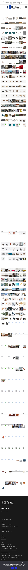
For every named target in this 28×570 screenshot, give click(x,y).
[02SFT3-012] (6, 38)
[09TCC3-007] (14, 270)
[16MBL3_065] (3, 483)
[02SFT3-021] (14, 42)
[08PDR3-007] (17, 125)
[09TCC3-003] (24, 259)
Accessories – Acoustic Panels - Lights (10, 557)
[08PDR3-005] (10, 125)
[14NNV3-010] (14, 314)
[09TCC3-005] (6, 270)
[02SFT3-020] (10, 42)
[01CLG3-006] (21, 18)
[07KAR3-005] (10, 115)
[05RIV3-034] (21, 96)
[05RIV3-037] (6, 101)
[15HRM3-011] (10, 350)
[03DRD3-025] (14, 67)
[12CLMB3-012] (14, 294)
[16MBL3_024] (10, 418)
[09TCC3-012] (6, 275)
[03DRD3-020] (21, 62)
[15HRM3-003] (3, 335)
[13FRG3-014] (3, 309)
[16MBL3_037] (3, 437)
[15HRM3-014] (17, 346)
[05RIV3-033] (17, 96)
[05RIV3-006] (21, 76)
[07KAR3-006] (14, 115)
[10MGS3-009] (21, 280)
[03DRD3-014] (24, 57)
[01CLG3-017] (10, 28)
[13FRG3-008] (6, 304)
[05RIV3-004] (14, 76)
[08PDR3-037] (24, 254)
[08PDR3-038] (3, 259)
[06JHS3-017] (17, 110)
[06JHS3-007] (6, 105)
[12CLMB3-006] (17, 289)
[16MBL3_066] (6, 483)
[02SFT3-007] (14, 33)
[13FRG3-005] (21, 299)
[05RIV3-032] (14, 96)
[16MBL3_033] (14, 426)
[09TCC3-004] (3, 270)
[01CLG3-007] (24, 18)
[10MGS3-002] (21, 275)
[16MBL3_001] (24, 369)
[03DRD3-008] (3, 57)
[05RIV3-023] (6, 91)
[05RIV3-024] (10, 91)
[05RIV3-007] (24, 76)
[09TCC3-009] (21, 270)
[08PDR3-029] (21, 249)
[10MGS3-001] (17, 275)
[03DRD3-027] (21, 67)
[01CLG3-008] (3, 23)
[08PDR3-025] (6, 249)
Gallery (3, 559)
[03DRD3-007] (24, 52)
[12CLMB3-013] (17, 294)
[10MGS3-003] (24, 275)
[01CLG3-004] (14, 18)
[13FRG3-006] (24, 299)
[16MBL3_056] (21, 460)
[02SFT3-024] (24, 42)
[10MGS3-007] (14, 280)
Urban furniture (4, 552)
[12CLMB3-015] (24, 294)
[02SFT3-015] (17, 38)
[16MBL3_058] (3, 472)
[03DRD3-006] (21, 52)
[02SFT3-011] (3, 38)
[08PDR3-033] (10, 254)
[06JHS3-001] (10, 101)
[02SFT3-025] (3, 47)
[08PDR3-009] (24, 125)
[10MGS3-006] (10, 280)
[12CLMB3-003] (6, 289)
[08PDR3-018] (6, 244)
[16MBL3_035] (21, 426)
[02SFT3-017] (24, 38)
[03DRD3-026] (17, 67)
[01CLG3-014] (24, 23)
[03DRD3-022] (3, 67)
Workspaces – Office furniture (8, 546)
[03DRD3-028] (24, 67)
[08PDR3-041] (14, 259)
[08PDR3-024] (3, 249)
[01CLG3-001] (3, 18)
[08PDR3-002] (24, 120)
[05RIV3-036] (3, 101)
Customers (4, 540)
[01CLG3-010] (10, 23)
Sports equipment (5, 553)
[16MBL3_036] (24, 426)
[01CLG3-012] (17, 23)
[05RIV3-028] (24, 91)
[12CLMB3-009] (3, 294)
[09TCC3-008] (17, 270)
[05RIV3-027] (21, 91)
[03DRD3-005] (17, 52)
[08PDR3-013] (14, 233)
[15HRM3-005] (10, 335)
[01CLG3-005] (17, 18)
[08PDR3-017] (3, 244)
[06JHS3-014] (6, 110)
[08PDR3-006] (14, 125)
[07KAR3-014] (17, 120)
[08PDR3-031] (3, 254)
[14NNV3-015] (6, 318)
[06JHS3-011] (21, 105)
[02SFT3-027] (10, 47)
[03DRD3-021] (24, 62)
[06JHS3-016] (14, 110)
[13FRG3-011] (17, 304)
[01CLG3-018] (14, 28)
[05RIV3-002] (6, 76)
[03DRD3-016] (6, 62)
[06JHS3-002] (14, 101)
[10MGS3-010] (24, 280)
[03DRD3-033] (17, 72)
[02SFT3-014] (14, 38)
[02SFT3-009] (21, 33)
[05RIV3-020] (21, 86)
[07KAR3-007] (17, 115)
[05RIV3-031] (10, 96)
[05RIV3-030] (6, 96)
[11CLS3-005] (21, 284)
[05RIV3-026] (17, 91)
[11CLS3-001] (6, 284)
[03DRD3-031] (10, 72)
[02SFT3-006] (10, 33)
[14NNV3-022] (6, 323)
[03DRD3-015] (3, 62)
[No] (26, 565)
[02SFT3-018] (3, 42)
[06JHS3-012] (24, 105)
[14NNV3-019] (21, 318)
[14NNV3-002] (10, 309)
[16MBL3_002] (3, 380)
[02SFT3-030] (21, 47)
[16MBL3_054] (17, 464)
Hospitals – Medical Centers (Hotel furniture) (11, 555)
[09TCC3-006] (10, 270)
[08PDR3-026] (10, 249)
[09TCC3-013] (10, 275)
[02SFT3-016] (21, 38)
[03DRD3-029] (3, 72)
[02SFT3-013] (10, 38)
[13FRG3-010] (14, 304)
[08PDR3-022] (21, 244)
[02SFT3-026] (6, 47)
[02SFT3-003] (24, 28)
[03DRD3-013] (21, 57)
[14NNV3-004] (17, 309)
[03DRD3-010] (10, 57)
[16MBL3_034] (17, 426)
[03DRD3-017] (10, 62)
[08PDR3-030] (24, 249)
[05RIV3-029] (3, 96)
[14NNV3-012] (21, 314)
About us (3, 537)
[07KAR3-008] (21, 115)
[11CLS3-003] (14, 284)
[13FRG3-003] (14, 299)
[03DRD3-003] (10, 52)
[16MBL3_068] (14, 483)
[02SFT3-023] (21, 42)
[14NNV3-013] (24, 314)
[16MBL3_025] (10, 415)
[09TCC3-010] (24, 270)
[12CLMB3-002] (3, 289)
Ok (12, 567)
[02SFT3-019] (6, 42)
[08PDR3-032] (6, 254)
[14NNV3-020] (24, 318)
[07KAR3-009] (24, 115)
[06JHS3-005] (24, 101)
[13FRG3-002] (10, 299)
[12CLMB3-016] (3, 299)
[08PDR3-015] (21, 233)
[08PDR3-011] (10, 236)
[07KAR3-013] (14, 120)
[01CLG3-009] (6, 23)
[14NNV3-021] (3, 323)
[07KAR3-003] (3, 115)
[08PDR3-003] (3, 125)
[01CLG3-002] (6, 18)
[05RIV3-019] (17, 86)
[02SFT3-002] (21, 28)
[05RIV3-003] (10, 76)
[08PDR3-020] (14, 244)
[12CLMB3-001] (24, 284)
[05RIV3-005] (17, 76)
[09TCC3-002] (21, 259)
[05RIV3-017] (10, 86)
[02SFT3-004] (3, 33)
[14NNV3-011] (17, 314)
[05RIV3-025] (14, 91)
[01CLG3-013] (21, 23)
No (16, 567)
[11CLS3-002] (10, 284)
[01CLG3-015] (3, 28)
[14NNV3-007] (3, 314)
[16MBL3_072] (3, 488)
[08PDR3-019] (10, 244)
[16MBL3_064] (24, 472)
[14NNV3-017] (14, 318)
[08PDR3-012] (10, 233)
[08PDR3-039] (10, 262)
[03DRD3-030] (6, 72)
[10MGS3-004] (3, 280)
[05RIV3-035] (24, 96)
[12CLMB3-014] (21, 294)
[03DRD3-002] (6, 52)
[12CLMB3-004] (10, 289)
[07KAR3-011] (6, 120)
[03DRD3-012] (17, 57)
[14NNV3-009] (10, 314)
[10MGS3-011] (3, 284)
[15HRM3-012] (10, 346)
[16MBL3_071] (24, 483)
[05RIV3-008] (3, 81)
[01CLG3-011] (14, 23)
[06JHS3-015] (10, 110)
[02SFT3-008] (17, 33)
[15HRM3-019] (13, 361)
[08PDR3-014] (21, 236)
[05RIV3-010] (10, 81)
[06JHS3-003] (17, 101)
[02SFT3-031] (24, 47)
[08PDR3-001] (21, 120)
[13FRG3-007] (3, 304)
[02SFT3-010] (24, 33)
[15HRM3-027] (17, 372)
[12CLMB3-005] (14, 289)
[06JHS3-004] (21, 101)
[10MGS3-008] (17, 280)
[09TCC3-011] (3, 275)
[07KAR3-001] (21, 110)
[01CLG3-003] (10, 18)
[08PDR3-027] (14, 249)
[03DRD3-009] (6, 57)
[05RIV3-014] (24, 81)
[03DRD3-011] (14, 57)
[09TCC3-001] (17, 259)
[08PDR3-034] (14, 254)
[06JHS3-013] (3, 110)
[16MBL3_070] (21, 483)
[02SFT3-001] (17, 28)
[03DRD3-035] (24, 72)
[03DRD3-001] (3, 52)
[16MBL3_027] (17, 415)
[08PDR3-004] (10, 176)
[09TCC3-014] (14, 275)
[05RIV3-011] (14, 81)
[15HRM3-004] (6, 335)
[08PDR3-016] (24, 233)
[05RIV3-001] (3, 76)
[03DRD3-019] (17, 62)
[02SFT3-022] (17, 42)
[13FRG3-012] (21, 304)
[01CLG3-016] (6, 28)
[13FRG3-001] (6, 299)
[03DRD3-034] (21, 72)
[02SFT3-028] (14, 47)
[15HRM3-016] (24, 346)
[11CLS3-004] (17, 284)
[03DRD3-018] (14, 62)
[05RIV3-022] (3, 91)
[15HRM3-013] (14, 346)
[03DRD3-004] (14, 52)
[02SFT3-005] (6, 33)
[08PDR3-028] (17, 249)
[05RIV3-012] (17, 81)
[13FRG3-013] (24, 304)
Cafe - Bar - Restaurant (6, 544)
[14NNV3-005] (21, 309)
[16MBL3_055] (17, 460)
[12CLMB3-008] (24, 289)
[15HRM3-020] (14, 357)
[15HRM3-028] (17, 369)
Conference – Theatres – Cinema (9, 550)
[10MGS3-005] (6, 280)
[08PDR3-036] (21, 254)
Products (3, 539)
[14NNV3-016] (10, 318)
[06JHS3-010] (17, 105)
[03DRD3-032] (14, 72)
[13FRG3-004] (17, 299)
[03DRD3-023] (6, 67)
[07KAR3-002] (24, 110)
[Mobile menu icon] (26, 7)
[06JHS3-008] (10, 105)
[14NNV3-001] (6, 309)
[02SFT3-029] (17, 47)
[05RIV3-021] (24, 86)
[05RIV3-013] (21, 81)
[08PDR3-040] (10, 259)
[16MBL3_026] (14, 415)
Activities (3, 542)
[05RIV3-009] (6, 81)
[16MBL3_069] (17, 483)
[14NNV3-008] (6, 314)
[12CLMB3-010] (6, 294)
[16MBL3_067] (10, 483)
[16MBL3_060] (10, 472)
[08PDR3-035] (17, 254)
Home (2, 535)
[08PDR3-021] (17, 244)
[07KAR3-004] (6, 115)
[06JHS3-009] (14, 105)
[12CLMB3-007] (21, 289)
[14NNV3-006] (24, 309)
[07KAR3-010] (3, 120)
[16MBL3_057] (24, 460)
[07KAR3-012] (10, 120)
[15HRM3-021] (17, 357)
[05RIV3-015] (3, 86)
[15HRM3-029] (21, 369)
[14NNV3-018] (17, 318)
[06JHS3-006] (3, 105)
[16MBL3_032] (13, 429)
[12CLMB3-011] (10, 294)
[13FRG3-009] (10, 304)
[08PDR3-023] (24, 244)
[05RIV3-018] (14, 86)
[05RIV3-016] (6, 86)
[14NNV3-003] (14, 309)
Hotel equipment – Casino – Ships (9, 548)
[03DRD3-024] (10, 67)
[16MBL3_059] (6, 472)
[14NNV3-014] (3, 318)
